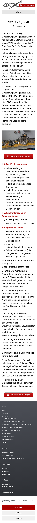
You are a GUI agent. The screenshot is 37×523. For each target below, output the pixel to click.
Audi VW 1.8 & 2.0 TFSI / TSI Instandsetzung (18, 424)
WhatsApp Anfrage (8, 452)
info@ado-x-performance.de (15, 458)
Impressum (5, 471)
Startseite (5, 468)
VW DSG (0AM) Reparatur (12, 430)
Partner (4, 442)
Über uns (5, 413)
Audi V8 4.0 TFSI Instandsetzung (14, 421)
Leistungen (5, 416)
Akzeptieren (18, 507)
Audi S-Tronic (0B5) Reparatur (13, 427)
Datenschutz (6, 474)
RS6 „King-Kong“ (9, 436)
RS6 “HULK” (7, 433)
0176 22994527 (9, 455)
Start (3, 410)
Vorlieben (19, 518)
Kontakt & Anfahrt (7, 439)
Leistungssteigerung (10, 418)
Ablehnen (18, 513)
